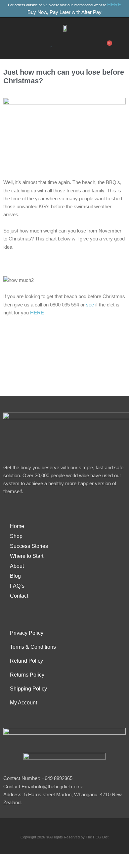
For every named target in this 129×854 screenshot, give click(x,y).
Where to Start (26, 556)
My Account (23, 702)
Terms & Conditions (33, 647)
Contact (19, 596)
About (17, 566)
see (90, 304)
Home (17, 526)
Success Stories (29, 546)
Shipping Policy (28, 688)
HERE (114, 4)
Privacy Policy (26, 633)
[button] (23, 45)
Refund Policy (26, 661)
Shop (16, 536)
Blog (15, 576)
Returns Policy (27, 675)
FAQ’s (17, 586)
